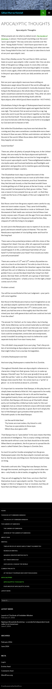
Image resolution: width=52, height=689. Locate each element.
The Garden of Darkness (10, 524)
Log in (3, 662)
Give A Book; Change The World (16, 564)
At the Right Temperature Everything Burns (20, 573)
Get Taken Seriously (11, 560)
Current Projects (8, 568)
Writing (4, 542)
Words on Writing (11, 551)
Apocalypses (6, 577)
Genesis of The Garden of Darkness (17, 533)
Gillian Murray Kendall (12, 12)
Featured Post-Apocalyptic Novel (17, 586)
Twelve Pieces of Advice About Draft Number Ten (22, 546)
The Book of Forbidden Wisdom (13, 515)
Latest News (5, 591)
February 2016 (6, 642)
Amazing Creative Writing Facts (16, 555)
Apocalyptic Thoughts (14, 582)
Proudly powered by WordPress (11, 686)
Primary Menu (49, 13)
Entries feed (6, 666)
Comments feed (7, 671)
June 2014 (5, 646)
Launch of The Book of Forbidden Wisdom (17, 615)
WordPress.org (7, 675)
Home (3, 511)
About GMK (5, 537)
